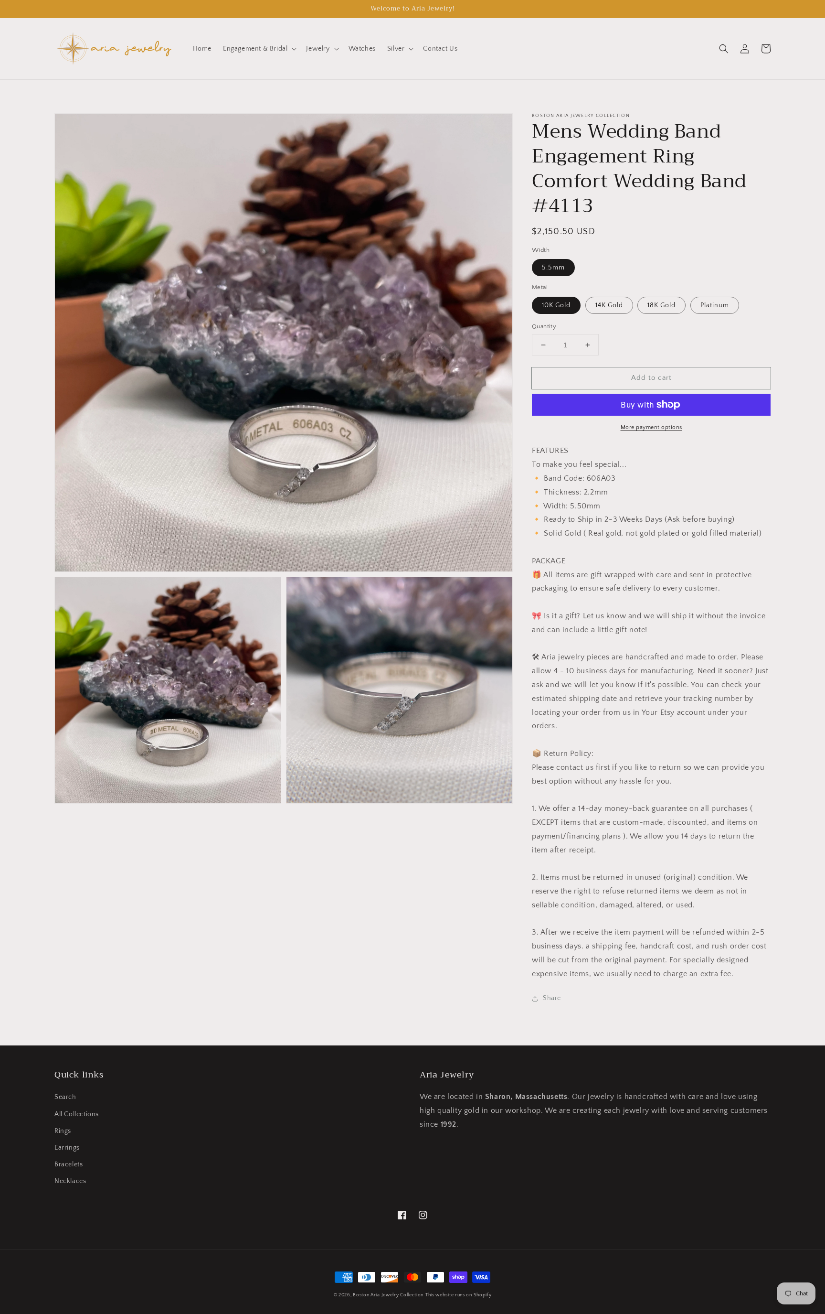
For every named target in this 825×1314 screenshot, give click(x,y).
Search (65, 1097)
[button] (258, 49)
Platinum (714, 305)
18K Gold (661, 305)
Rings (62, 1131)
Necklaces (70, 1181)
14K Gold (609, 305)
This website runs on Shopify (458, 1295)
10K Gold (556, 305)
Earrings (67, 1148)
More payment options (651, 427)
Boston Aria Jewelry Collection (388, 1295)
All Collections (76, 1114)
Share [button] (552, 998)
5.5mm (553, 267)
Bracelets (68, 1164)
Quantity (544, 326)
